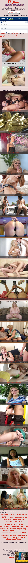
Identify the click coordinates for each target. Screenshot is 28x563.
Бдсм (5, 35)
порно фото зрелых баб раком (15, 517)
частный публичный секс (11, 533)
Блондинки (16, 35)
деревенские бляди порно (13, 539)
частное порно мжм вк (20, 530)
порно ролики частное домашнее (15, 521)
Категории (11, 12)
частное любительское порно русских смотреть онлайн (14, 526)
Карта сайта (12, 557)
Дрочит (10, 35)
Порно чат (17, 12)
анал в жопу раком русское (15, 536)
